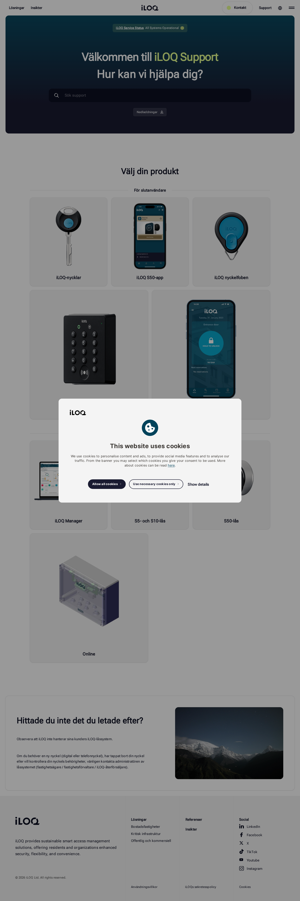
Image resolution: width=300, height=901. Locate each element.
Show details (198, 484)
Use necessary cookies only (154, 484)
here (171, 465)
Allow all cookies (105, 484)
